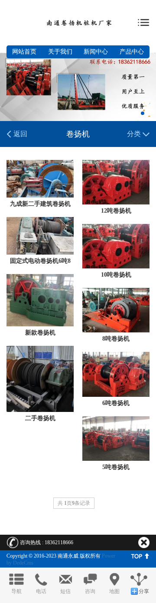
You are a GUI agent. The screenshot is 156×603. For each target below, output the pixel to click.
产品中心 (132, 51)
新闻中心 (96, 51)
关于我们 (60, 51)
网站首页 (24, 51)
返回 (19, 133)
